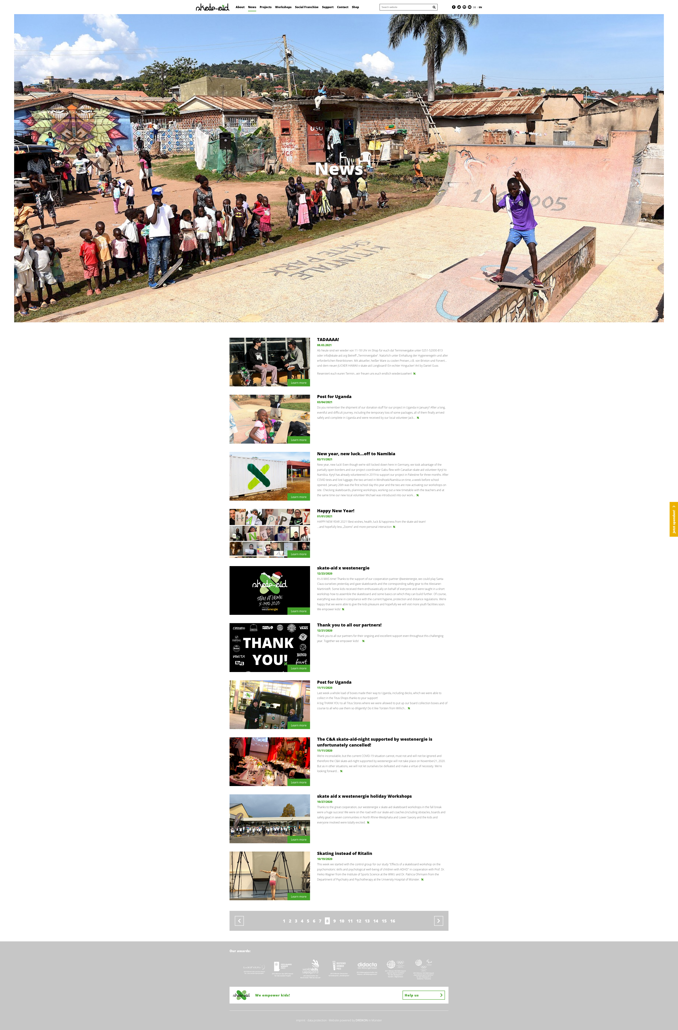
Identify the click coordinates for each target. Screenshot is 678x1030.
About (240, 7)
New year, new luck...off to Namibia (356, 453)
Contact (342, 7)
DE (475, 7)
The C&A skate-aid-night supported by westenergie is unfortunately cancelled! (374, 742)
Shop (355, 7)
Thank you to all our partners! (349, 625)
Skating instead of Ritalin (344, 853)
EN (480, 7)
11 (350, 921)
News (252, 7)
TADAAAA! (328, 339)
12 (358, 921)
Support (328, 7)
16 (392, 921)
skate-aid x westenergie (343, 568)
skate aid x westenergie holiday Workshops (364, 796)
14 (375, 921)
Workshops (283, 7)
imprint (300, 1020)
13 (367, 921)
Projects (266, 7)
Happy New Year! (335, 510)
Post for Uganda (334, 396)
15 (384, 921)
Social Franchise (307, 7)
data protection (317, 1020)
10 (341, 921)
